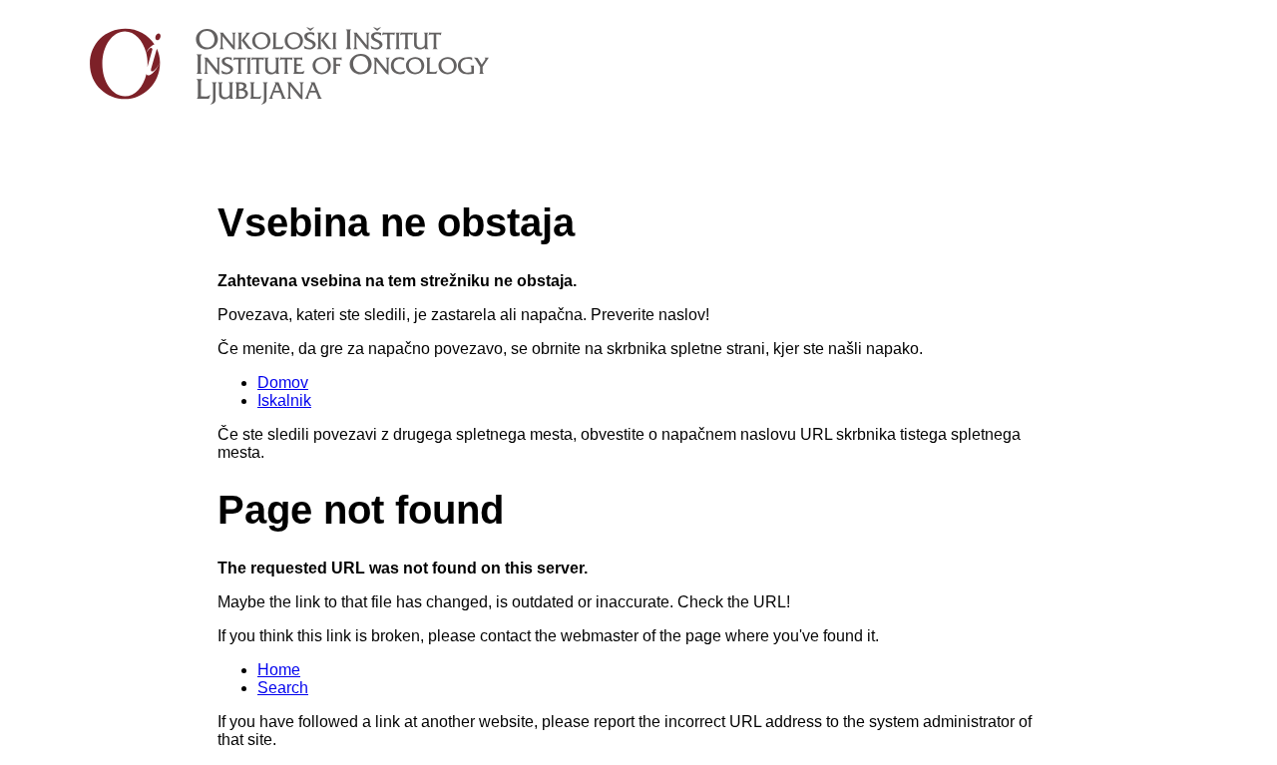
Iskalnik (284, 400)
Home (278, 669)
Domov (282, 382)
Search (282, 687)
